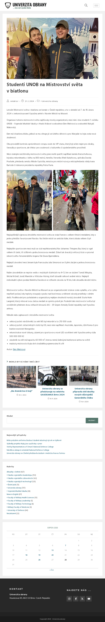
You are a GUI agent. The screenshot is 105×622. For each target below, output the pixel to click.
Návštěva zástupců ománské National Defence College (28, 450)
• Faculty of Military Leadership (18, 500)
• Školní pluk (11, 484)
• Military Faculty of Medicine (18, 507)
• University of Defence (15, 510)
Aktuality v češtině (13, 472)
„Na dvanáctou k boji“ (21, 391)
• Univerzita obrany (49, 101)
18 (26, 555)
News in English (12, 494)
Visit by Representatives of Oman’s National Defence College (30, 446)
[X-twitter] (82, 598)
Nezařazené (11, 513)
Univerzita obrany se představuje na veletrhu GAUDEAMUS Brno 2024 (52, 391)
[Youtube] (89, 598)
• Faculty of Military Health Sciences (20, 497)
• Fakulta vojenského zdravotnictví (20, 478)
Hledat (10, 416)
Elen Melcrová (19, 349)
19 (39, 555)
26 (39, 560)
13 (52, 550)
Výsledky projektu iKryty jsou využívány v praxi (24, 443)
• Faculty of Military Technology (19, 504)
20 (52, 555)
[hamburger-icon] (96, 6)
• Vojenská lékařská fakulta (17, 491)
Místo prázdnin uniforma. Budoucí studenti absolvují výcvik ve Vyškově (34, 440)
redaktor (14, 101)
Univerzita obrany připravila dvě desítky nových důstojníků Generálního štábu (83, 393)
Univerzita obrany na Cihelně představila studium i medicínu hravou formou (36, 453)
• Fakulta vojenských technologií (19, 481)
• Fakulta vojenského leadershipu (19, 475)
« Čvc (52, 570)
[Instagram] (69, 598)
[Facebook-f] (76, 598)
